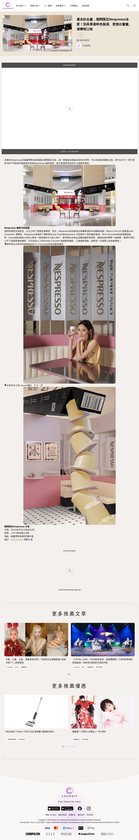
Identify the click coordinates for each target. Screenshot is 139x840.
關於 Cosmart (51, 815)
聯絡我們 (81, 815)
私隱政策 (72, 815)
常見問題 (89, 815)
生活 (80, 35)
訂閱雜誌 (74, 5)
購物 (50, 5)
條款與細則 (62, 815)
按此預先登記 (17, 539)
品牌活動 (85, 5)
